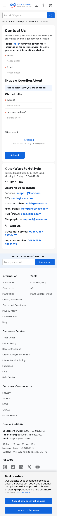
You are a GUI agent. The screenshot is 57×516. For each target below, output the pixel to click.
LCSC (5, 404)
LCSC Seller (8, 293)
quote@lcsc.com (22, 198)
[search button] (51, 15)
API (31, 288)
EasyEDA (6, 392)
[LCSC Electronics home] (20, 5)
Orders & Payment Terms (16, 354)
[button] (36, 5)
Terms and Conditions (14, 305)
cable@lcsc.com (36, 203)
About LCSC (8, 282)
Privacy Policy (9, 310)
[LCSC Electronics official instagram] (4, 467)
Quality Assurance (12, 299)
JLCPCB (6, 398)
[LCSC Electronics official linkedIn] (21, 467)
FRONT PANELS (9, 415)
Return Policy (9, 343)
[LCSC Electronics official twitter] (29, 467)
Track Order (8, 337)
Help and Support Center (22, 21)
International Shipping (14, 360)
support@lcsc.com (28, 193)
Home (5, 21)
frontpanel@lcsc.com (34, 208)
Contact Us (8, 288)
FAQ (4, 371)
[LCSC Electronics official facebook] (13, 467)
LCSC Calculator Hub (41, 293)
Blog (4, 322)
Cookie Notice (9, 316)
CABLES (6, 409)
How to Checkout (11, 349)
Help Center (8, 377)
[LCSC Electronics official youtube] (37, 467)
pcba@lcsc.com (31, 214)
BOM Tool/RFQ (38, 282)
